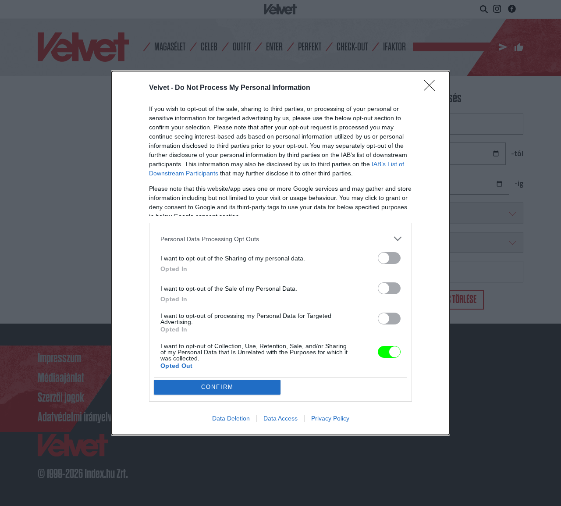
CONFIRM (217, 387)
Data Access (280, 418)
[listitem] (280, 238)
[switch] (389, 258)
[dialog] (280, 253)
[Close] (432, 88)
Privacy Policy (330, 418)
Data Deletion (231, 418)
